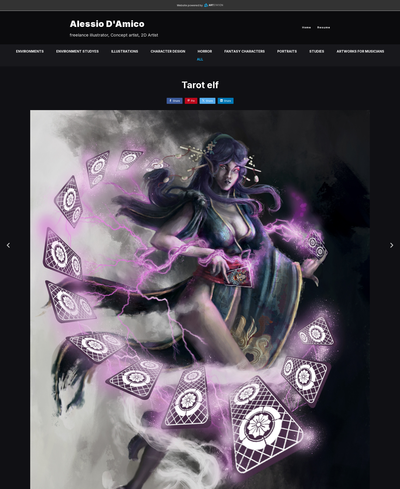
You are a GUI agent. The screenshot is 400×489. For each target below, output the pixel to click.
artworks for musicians (360, 51)
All (200, 59)
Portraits (287, 51)
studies (316, 51)
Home (306, 27)
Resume (323, 27)
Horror (205, 51)
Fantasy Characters (244, 51)
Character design (168, 51)
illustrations (124, 51)
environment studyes (77, 51)
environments (30, 51)
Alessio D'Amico (107, 23)
